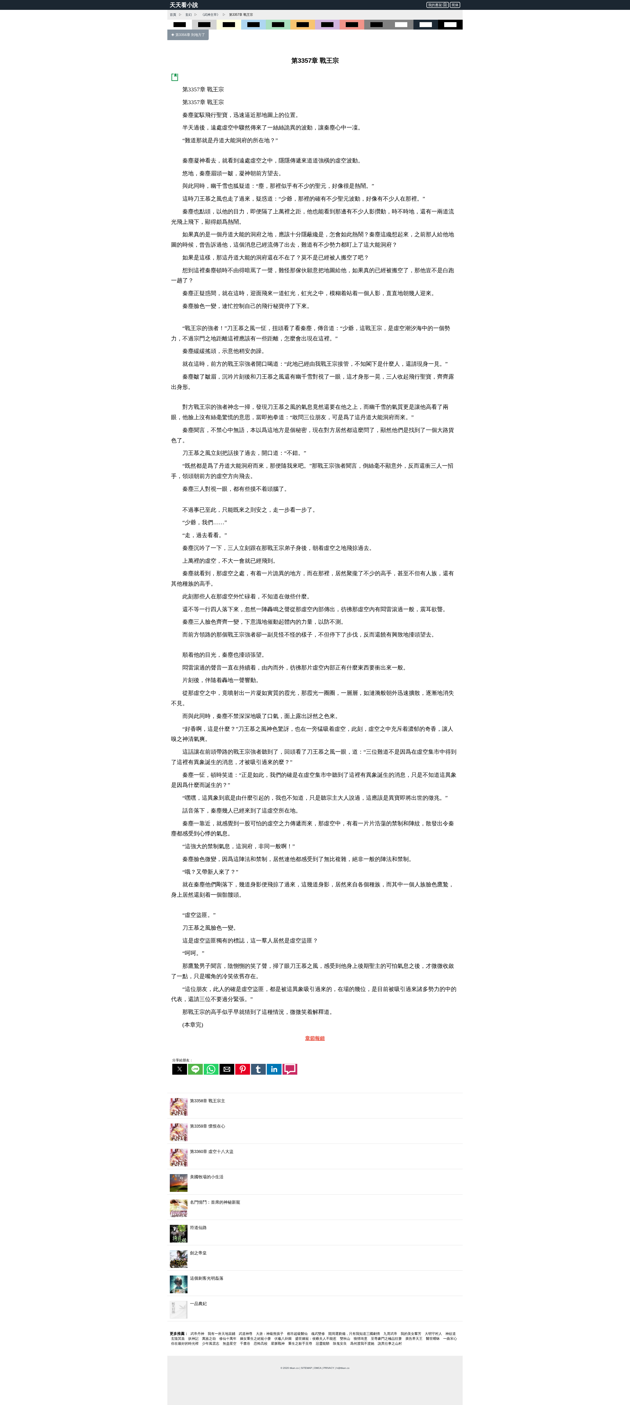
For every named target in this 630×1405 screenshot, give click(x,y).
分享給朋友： (182, 1060)
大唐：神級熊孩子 (270, 1334)
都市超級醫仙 (298, 1334)
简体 (455, 5)
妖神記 (194, 1339)
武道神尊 (246, 1334)
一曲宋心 (450, 1339)
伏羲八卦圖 (283, 1339)
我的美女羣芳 (411, 1334)
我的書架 (435, 5)
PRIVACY (328, 1368)
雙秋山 (345, 1339)
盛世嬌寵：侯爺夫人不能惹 (316, 1339)
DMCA (317, 1368)
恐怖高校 (261, 1343)
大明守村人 (434, 1334)
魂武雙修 (318, 1334)
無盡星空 (230, 1343)
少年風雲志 (211, 1343)
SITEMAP (306, 1368)
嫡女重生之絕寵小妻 (256, 1339)
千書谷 (245, 1343)
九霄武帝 (390, 1334)
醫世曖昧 (433, 1339)
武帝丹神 (197, 1334)
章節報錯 (315, 1038)
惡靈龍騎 (323, 1343)
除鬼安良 (340, 1343)
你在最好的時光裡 (185, 1343)
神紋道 (450, 1334)
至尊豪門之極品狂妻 (387, 1339)
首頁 (173, 14)
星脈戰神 (278, 1343)
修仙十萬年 (228, 1339)
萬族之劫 (209, 1339)
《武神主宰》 (210, 14)
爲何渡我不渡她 (362, 1343)
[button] (179, 1069)
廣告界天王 (414, 1339)
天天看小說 (184, 5)
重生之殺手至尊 (300, 1343)
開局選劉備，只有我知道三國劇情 (354, 1334)
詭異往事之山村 (390, 1343)
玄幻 (188, 14)
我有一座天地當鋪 (222, 1334)
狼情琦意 (361, 1339)
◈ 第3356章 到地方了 (188, 35)
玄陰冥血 (178, 1339)
